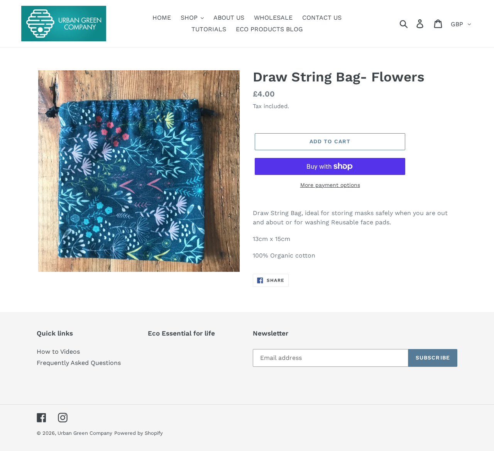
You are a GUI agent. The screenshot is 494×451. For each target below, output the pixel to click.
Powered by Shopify (138, 433)
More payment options (330, 185)
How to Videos (58, 351)
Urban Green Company (85, 433)
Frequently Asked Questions (79, 362)
